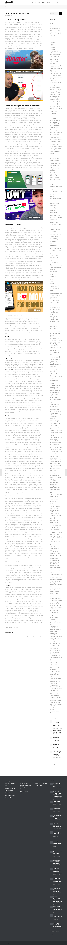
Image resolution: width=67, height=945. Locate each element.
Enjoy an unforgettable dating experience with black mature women (57, 723)
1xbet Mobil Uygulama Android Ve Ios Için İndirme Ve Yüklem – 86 (55, 99)
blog (51, 201)
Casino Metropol (54, 255)
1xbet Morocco (53, 111)
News (51, 503)
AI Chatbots (53, 118)
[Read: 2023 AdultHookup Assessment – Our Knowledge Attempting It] (51, 752)
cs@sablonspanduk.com (26, 793)
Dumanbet (52, 283)
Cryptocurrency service (55, 279)
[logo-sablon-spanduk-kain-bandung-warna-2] (9, 2)
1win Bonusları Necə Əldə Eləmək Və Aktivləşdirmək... (57, 925)
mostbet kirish (53, 480)
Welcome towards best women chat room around (57, 746)
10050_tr (52, 39)
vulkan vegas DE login (55, 700)
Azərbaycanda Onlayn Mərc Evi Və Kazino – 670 (55, 165)
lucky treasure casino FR (56, 437)
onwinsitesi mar (54, 522)
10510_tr (52, 44)
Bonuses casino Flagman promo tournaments (56, 862)
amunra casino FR (54, 122)
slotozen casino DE (54, 595)
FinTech (52, 314)
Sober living (53, 596)
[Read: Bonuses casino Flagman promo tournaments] (51, 861)
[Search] (52, 2)
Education (52, 290)
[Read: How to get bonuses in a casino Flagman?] (51, 824)
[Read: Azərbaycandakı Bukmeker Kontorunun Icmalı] (51, 907)
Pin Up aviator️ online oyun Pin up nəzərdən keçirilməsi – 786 (55, 525)
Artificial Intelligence (55, 131)
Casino (51, 254)
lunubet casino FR (54, 439)
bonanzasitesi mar (54, 203)
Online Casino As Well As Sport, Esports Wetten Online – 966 (56, 517)
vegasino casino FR (54, 666)
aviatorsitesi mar (54, 156)
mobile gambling (9, 369)
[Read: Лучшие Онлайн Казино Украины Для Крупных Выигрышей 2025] (51, 784)
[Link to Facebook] (59, 2)
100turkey (52, 40)
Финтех (52, 709)
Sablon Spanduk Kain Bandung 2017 (16, 943)
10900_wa (52, 49)
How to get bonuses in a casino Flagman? (57, 825)
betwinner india (19, 33)
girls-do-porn (53, 373)
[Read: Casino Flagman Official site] (51, 802)
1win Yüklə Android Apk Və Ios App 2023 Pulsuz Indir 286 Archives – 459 (56, 87)
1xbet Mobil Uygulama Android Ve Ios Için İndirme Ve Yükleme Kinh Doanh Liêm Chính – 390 (56, 106)
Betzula (52, 196)
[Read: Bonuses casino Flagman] (51, 809)
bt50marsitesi (53, 241)
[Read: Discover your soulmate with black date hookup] (51, 738)
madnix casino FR (54, 441)
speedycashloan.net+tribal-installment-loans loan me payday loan (56, 608)
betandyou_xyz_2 (54, 172)
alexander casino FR (55, 120)
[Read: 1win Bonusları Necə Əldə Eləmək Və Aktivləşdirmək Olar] (51, 924)
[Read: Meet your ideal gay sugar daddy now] (51, 731)
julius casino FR (53, 416)
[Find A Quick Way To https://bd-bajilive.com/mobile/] (1, 472)
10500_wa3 (52, 42)
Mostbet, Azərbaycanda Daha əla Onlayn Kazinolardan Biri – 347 (56, 496)
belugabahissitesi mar (55, 169)
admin (16, 627)
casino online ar (54, 257)
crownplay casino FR (55, 276)
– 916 (51, 23)
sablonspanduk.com (10, 787)
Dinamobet (52, 281)
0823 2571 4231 (24, 791)
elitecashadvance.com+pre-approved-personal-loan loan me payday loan (56, 293)
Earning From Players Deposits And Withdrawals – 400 (55, 286)
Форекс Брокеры (54, 711)
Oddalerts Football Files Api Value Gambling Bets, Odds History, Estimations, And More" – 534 (56, 508)
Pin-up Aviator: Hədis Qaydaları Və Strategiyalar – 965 (55, 550)
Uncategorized (8, 15)
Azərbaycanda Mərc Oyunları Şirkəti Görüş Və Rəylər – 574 (55, 160)
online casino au (54, 520)
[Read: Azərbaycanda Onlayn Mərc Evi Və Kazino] (51, 915)
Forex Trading (53, 344)
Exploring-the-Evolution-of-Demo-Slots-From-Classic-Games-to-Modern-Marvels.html (55, 300)
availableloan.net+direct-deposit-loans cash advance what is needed (56, 134)
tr (50, 659)
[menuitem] (34, 2)
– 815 (51, 21)
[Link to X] (61, 2)
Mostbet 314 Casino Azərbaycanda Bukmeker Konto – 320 (55, 458)
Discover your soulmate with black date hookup (57, 739)
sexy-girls (52, 572)
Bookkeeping (53, 205)
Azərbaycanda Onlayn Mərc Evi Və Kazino (57, 916)
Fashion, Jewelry (54, 312)
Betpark (52, 195)
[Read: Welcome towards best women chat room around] (51, 745)
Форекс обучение (54, 713)
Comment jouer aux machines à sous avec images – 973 (55, 272)
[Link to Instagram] (57, 2)
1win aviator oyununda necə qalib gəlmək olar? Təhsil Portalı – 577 (55, 54)
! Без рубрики (53, 27)
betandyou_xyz (53, 170)
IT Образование (54, 413)
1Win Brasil (53, 72)
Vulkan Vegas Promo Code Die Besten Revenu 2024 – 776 (56, 704)
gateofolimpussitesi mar (56, 364)
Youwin (52, 707)
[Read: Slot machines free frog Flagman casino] (51, 852)
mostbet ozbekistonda (55, 482)
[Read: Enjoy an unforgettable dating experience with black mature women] (51, 721)
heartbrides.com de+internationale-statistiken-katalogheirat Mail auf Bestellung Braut (55, 383)
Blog (6, 6)
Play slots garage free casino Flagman (57, 817)
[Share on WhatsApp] (27, 636)
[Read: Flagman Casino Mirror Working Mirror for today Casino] (51, 879)
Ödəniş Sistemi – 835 (55, 513)
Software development (55, 598)
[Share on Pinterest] (34, 636)
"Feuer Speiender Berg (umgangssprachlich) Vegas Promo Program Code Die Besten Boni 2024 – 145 (55, 32)
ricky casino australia (55, 570)
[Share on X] (14, 636)
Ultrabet (52, 661)
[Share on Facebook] (8, 636)
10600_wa (52, 46)
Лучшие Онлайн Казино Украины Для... (57, 785)
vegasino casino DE (54, 664)
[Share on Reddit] (40, 636)
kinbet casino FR (54, 422)
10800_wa (52, 47)
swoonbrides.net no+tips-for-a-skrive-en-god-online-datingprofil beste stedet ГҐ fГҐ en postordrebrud (56, 629)
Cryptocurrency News (55, 278)
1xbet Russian (53, 113)
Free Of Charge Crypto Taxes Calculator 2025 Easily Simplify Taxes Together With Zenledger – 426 (55, 359)
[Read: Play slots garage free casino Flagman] (51, 816)
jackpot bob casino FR (55, 415)
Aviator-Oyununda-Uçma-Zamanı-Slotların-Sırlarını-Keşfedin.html (56, 146)
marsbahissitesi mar (55, 444)
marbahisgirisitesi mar (55, 442)
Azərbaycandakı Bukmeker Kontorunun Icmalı (57, 908)
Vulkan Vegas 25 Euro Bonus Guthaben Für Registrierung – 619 (55, 679)
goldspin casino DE (54, 375)
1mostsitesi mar (54, 51)
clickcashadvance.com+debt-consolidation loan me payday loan (57, 267)
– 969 (51, 25)
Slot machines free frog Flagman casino (57, 853)
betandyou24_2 (54, 174)
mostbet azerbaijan (55, 468)
